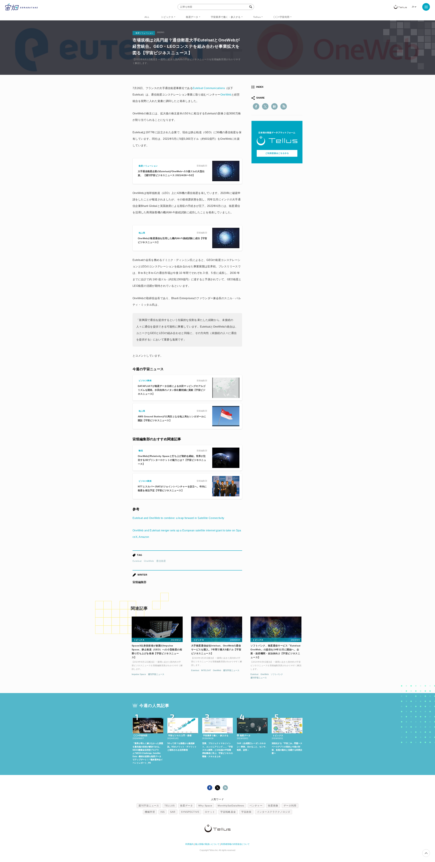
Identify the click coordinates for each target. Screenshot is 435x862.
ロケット (210, 811)
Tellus (257, 17)
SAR (172, 811)
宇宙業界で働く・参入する (226, 17)
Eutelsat (137, 561)
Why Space (205, 805)
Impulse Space (139, 674)
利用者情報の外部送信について (235, 844)
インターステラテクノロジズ (273, 811)
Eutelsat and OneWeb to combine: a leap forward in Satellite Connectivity (178, 518)
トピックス (167, 17)
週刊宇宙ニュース (156, 674)
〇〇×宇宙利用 (281, 17)
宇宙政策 (246, 811)
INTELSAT (206, 670)
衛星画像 (273, 805)
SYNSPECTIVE (190, 811)
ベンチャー (256, 805)
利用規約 (189, 844)
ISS (162, 811)
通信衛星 (161, 561)
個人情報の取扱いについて (207, 844)
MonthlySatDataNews (231, 805)
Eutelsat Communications (209, 88)
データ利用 (290, 805)
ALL (147, 17)
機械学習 (150, 811)
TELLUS (169, 805)
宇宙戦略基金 (228, 811)
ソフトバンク (277, 674)
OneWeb (225, 94)
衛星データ (192, 17)
